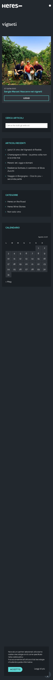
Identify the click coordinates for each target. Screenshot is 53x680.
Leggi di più (39, 669)
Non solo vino (14, 212)
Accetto (15, 669)
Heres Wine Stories (16, 206)
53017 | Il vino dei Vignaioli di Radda (24, 149)
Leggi (26, 98)
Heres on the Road (16, 201)
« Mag (8, 281)
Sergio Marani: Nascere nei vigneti (23, 91)
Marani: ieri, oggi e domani (20, 163)
